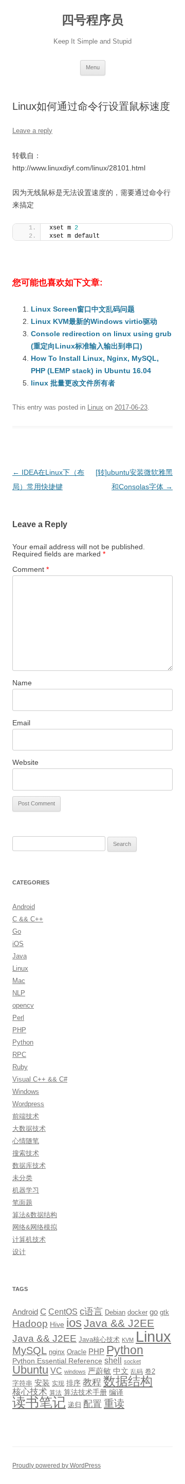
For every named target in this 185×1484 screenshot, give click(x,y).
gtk (164, 1312)
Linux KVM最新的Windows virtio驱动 (94, 321)
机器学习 (25, 1190)
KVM (128, 1340)
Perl (18, 1018)
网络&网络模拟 (34, 1227)
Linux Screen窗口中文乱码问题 (83, 309)
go (154, 1311)
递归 (74, 1405)
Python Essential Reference (57, 1361)
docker (137, 1312)
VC (56, 1370)
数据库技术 (29, 1165)
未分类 (22, 1178)
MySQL (29, 1350)
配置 (92, 1404)
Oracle (76, 1352)
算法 (55, 1392)
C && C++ (27, 919)
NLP (18, 993)
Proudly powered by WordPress (56, 1465)
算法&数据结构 (34, 1215)
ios (74, 1322)
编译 (116, 1392)
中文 (120, 1371)
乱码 (137, 1371)
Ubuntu (30, 1369)
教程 (92, 1382)
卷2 (150, 1371)
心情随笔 (25, 1141)
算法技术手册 (85, 1392)
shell (113, 1360)
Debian (115, 1312)
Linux (95, 407)
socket (132, 1361)
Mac (18, 981)
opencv (23, 1005)
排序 (73, 1383)
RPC (19, 1054)
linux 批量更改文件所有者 (73, 383)
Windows (25, 1091)
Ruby (20, 1067)
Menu (93, 67)
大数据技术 (29, 1128)
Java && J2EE (119, 1323)
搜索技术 (25, 1153)
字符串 (22, 1383)
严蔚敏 (99, 1370)
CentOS (63, 1311)
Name (22, 683)
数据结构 (128, 1381)
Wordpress (28, 1104)
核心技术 (29, 1392)
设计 (19, 1252)
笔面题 (22, 1202)
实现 (58, 1383)
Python (22, 1042)
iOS (18, 944)
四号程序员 (92, 20)
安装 (42, 1383)
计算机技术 (29, 1239)
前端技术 (25, 1116)
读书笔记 (39, 1402)
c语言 (91, 1311)
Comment (30, 569)
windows (75, 1372)
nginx (57, 1352)
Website (25, 762)
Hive (57, 1324)
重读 (114, 1403)
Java (19, 956)
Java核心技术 (99, 1339)
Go (16, 931)
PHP (19, 1030)
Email (21, 723)
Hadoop (30, 1323)
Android (23, 907)
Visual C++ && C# (39, 1079)
